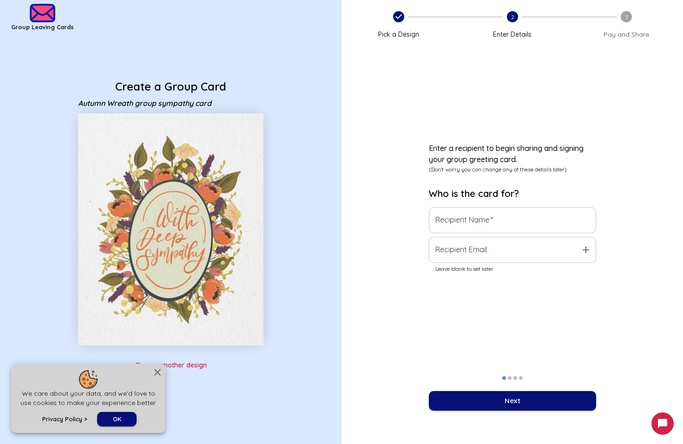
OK (117, 419)
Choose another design (171, 365)
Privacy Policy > (64, 419)
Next (512, 400)
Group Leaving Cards (42, 27)
